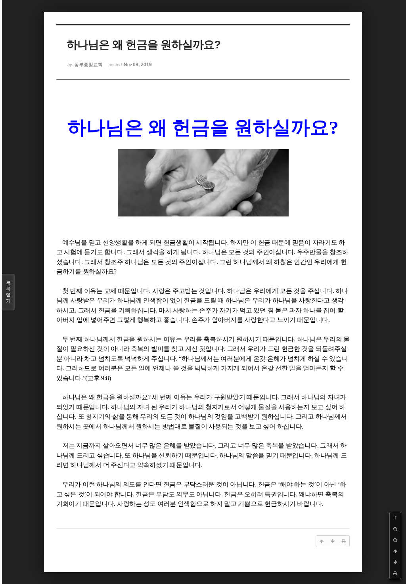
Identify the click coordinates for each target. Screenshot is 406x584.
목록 (8, 292)
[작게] (395, 540)
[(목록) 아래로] (395, 562)
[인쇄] (395, 573)
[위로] (395, 551)
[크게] (395, 528)
